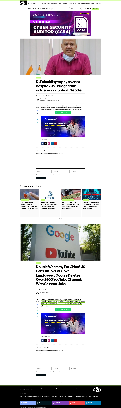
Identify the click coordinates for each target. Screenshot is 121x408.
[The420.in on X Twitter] (45, 143)
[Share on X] (39, 96)
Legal (51, 199)
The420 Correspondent (26, 211)
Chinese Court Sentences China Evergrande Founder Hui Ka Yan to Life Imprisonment (90, 206)
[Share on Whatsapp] (41, 96)
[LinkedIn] (90, 8)
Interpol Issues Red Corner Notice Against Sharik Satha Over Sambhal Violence (29, 205)
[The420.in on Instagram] (49, 143)
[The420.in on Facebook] (42, 143)
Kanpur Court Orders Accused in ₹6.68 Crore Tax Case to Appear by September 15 (49, 205)
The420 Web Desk (46, 99)
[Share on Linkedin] (44, 96)
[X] (85, 8)
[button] (59, 218)
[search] (100, 8)
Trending (38, 77)
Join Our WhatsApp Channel (63, 112)
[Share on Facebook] (37, 96)
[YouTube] (87, 8)
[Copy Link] (46, 96)
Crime (22, 199)
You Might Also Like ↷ (30, 186)
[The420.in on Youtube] (55, 143)
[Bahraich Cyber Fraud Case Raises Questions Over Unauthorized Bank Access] (71, 194)
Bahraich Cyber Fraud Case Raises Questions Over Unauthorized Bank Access (70, 205)
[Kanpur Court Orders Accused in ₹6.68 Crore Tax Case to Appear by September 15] (50, 194)
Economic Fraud (45, 199)
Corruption (86, 199)
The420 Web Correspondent (89, 213)
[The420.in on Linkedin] (52, 143)
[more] (49, 8)
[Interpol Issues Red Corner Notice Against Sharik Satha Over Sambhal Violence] (29, 194)
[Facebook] (84, 8)
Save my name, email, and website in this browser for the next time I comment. (53, 174)
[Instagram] (89, 8)
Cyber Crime (65, 199)
